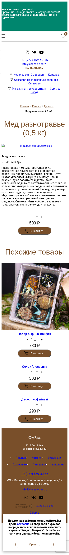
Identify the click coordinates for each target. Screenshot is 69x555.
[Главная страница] (34, 438)
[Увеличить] (34, 145)
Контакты (58, 464)
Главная (24, 106)
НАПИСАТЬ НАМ (34, 68)
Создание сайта (44, 506)
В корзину (36, 230)
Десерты (48, 106)
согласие (23, 524)
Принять (34, 544)
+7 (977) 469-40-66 (34, 60)
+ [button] (42, 217)
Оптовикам (20, 464)
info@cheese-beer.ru (34, 63)
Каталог (36, 106)
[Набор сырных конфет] (34, 296)
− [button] (27, 217)
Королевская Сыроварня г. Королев (36, 74)
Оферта (34, 512)
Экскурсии (54, 457)
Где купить (39, 464)
